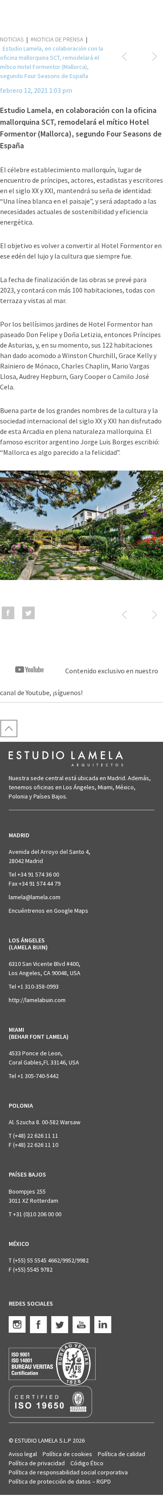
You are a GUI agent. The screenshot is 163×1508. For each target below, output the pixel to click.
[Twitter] (28, 616)
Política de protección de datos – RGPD (60, 1481)
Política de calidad (121, 1454)
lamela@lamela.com (34, 897)
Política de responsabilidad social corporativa (68, 1472)
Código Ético (86, 1463)
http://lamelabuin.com (37, 1000)
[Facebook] (8, 616)
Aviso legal (23, 1454)
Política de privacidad (37, 1463)
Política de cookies (67, 1454)
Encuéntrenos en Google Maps (48, 910)
